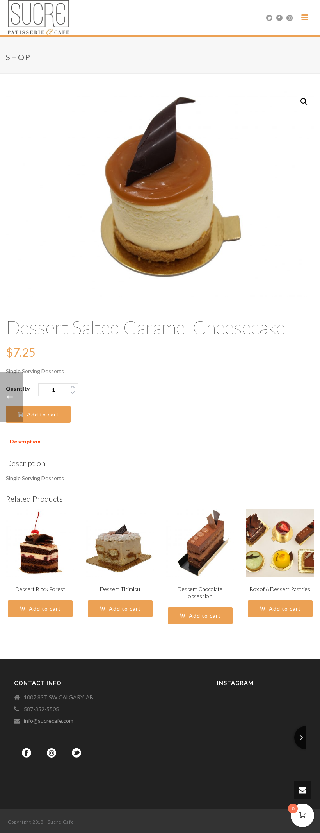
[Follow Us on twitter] (76, 753)
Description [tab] (25, 441)
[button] (304, 102)
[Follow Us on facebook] (26, 753)
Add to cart (43, 414)
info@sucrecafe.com (48, 720)
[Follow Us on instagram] (51, 753)
